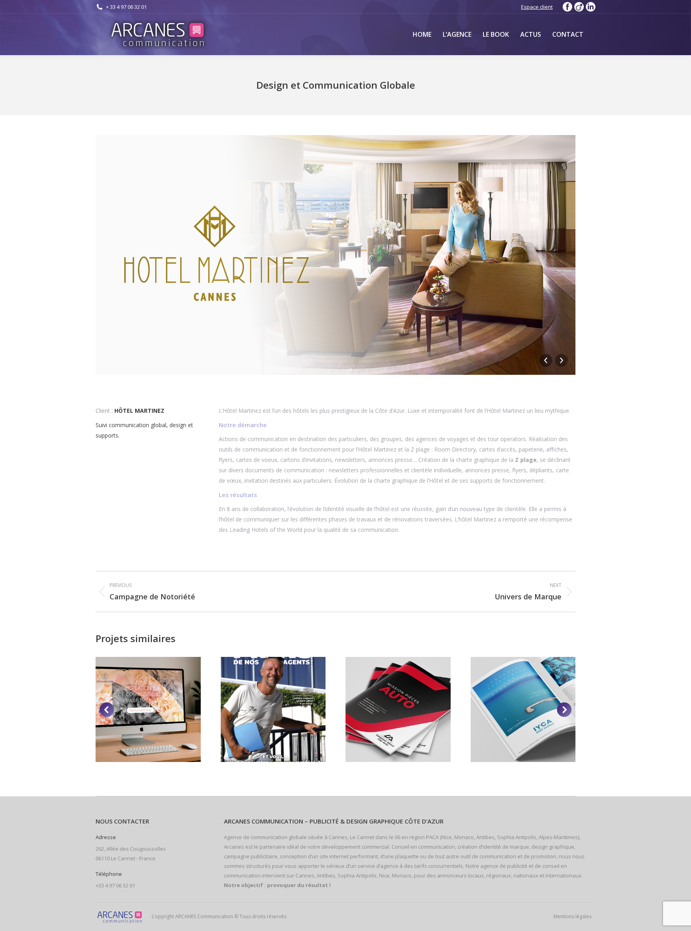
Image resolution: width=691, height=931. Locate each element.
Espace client (537, 6)
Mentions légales (572, 916)
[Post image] (148, 709)
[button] (107, 709)
